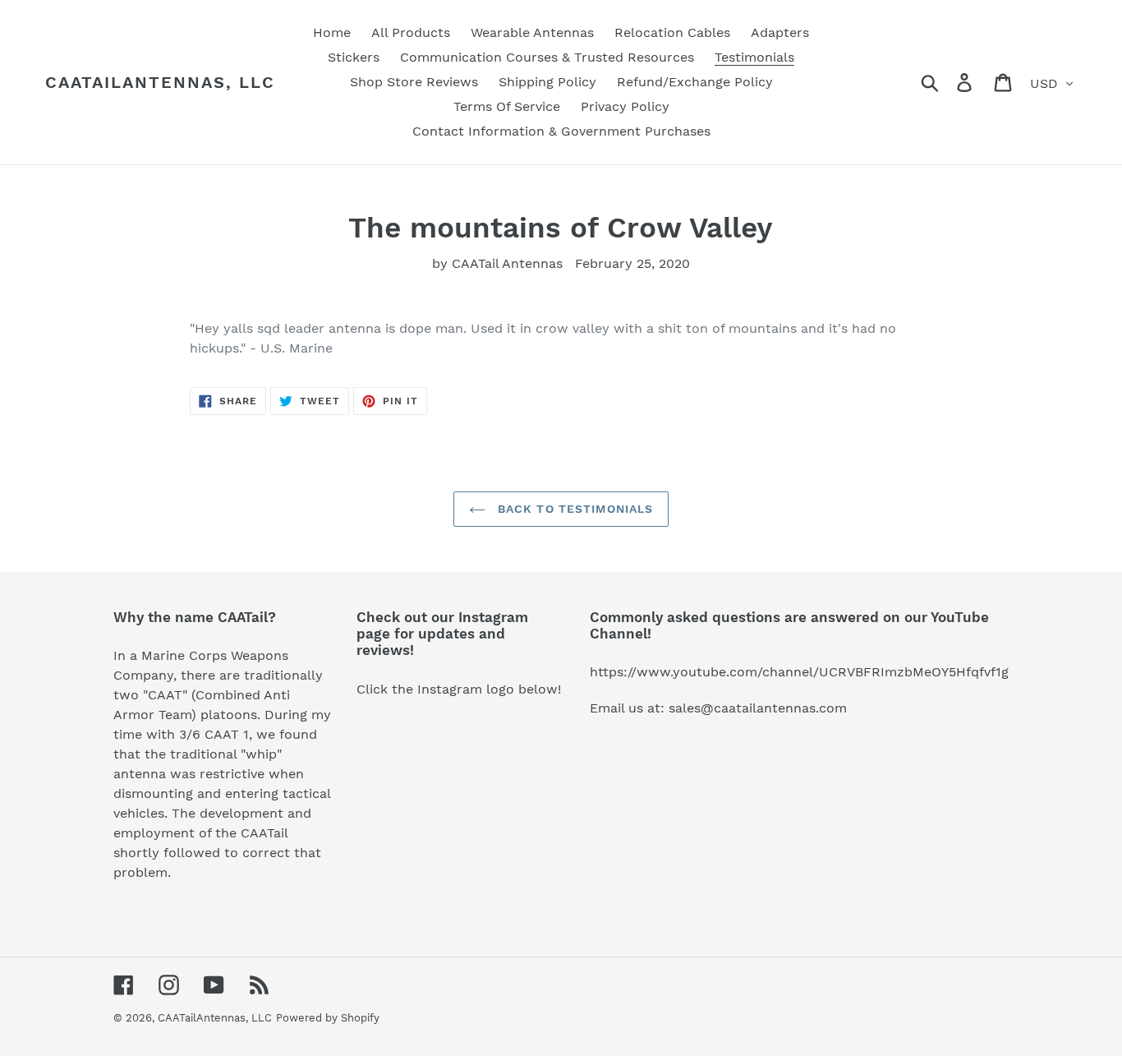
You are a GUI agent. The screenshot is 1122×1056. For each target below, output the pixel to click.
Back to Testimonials (574, 508)
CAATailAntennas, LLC (160, 82)
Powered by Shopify (327, 1018)
